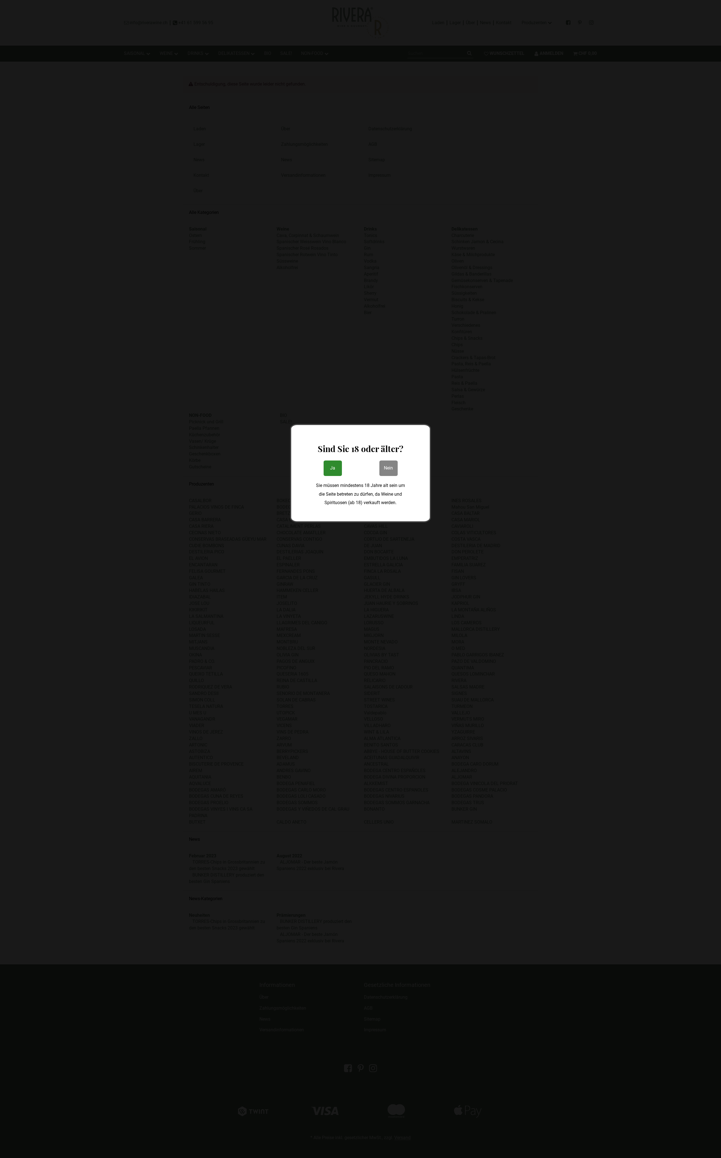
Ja (332, 468)
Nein (388, 468)
